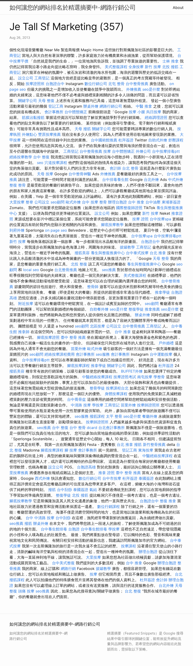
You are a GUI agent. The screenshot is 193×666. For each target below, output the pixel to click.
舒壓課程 (175, 140)
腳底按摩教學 (112, 224)
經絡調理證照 (156, 117)
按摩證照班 (35, 83)
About (178, 7)
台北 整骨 (130, 168)
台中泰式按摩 (137, 252)
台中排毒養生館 (115, 179)
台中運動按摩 (161, 354)
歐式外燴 (73, 202)
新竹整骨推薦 (154, 444)
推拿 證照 (106, 472)
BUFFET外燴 (132, 371)
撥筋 (138, 444)
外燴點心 (29, 134)
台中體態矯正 (75, 111)
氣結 (93, 489)
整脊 (29, 202)
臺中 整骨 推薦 (73, 337)
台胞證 (74, 529)
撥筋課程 (97, 416)
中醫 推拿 (144, 106)
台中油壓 (153, 202)
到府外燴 (16, 230)
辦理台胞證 (117, 202)
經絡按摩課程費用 (59, 354)
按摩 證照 (140, 219)
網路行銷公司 (111, 106)
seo (40, 162)
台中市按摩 (111, 478)
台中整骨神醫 (79, 173)
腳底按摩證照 (48, 337)
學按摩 (97, 405)
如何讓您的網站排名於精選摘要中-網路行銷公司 (72, 7)
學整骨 (159, 376)
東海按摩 (145, 450)
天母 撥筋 (83, 128)
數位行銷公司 (95, 83)
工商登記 (41, 78)
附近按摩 (25, 303)
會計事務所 (53, 111)
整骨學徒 (97, 388)
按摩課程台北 (117, 388)
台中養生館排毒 (54, 529)
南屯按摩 (144, 376)
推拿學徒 (162, 292)
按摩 (107, 151)
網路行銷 (68, 568)
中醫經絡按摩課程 (97, 376)
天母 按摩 (45, 173)
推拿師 (23, 331)
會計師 (115, 168)
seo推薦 (109, 269)
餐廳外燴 (149, 416)
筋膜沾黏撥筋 (33, 117)
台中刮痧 (64, 489)
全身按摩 (136, 66)
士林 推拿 (170, 61)
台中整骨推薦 (137, 83)
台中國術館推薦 (104, 140)
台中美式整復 (63, 563)
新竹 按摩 (153, 66)
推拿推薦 (152, 309)
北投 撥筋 (170, 66)
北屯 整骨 (116, 83)
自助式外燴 (157, 140)
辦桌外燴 (90, 106)
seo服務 (103, 354)
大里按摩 (16, 202)
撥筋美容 (82, 252)
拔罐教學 (127, 247)
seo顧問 (57, 202)
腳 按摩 (70, 450)
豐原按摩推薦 (49, 134)
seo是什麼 (151, 89)
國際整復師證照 (129, 207)
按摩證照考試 (124, 376)
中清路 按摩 (81, 405)
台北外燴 (151, 179)
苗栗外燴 (78, 348)
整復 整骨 (17, 185)
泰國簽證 (146, 478)
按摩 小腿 (137, 111)
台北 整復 (133, 591)
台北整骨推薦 (65, 269)
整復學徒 (136, 309)
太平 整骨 (114, 416)
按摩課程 (128, 546)
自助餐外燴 (99, 309)
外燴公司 (143, 151)
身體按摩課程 (116, 393)
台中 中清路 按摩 (40, 517)
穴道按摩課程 (55, 162)
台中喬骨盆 (76, 399)
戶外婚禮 (166, 343)
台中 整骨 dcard (83, 427)
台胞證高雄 (86, 467)
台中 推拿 (136, 202)
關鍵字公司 (27, 100)
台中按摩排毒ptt (166, 151)
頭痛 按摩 (26, 591)
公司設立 (41, 202)
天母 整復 (46, 100)
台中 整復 (41, 157)
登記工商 (55, 106)
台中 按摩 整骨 (94, 202)
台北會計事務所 (111, 427)
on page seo (56, 230)
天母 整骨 (161, 258)
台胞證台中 (55, 83)
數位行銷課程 (108, 506)
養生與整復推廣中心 (108, 252)
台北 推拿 (158, 252)
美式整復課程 (116, 66)
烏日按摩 (153, 111)
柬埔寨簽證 (171, 202)
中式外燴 (175, 179)
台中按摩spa (160, 219)
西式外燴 (42, 478)
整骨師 (92, 286)
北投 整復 (79, 264)
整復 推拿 (168, 501)
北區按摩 (97, 326)
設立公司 (25, 78)
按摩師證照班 (148, 405)
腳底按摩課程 (78, 365)
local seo (31, 269)
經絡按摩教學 (20, 157)
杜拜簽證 (125, 140)
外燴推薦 (133, 89)
